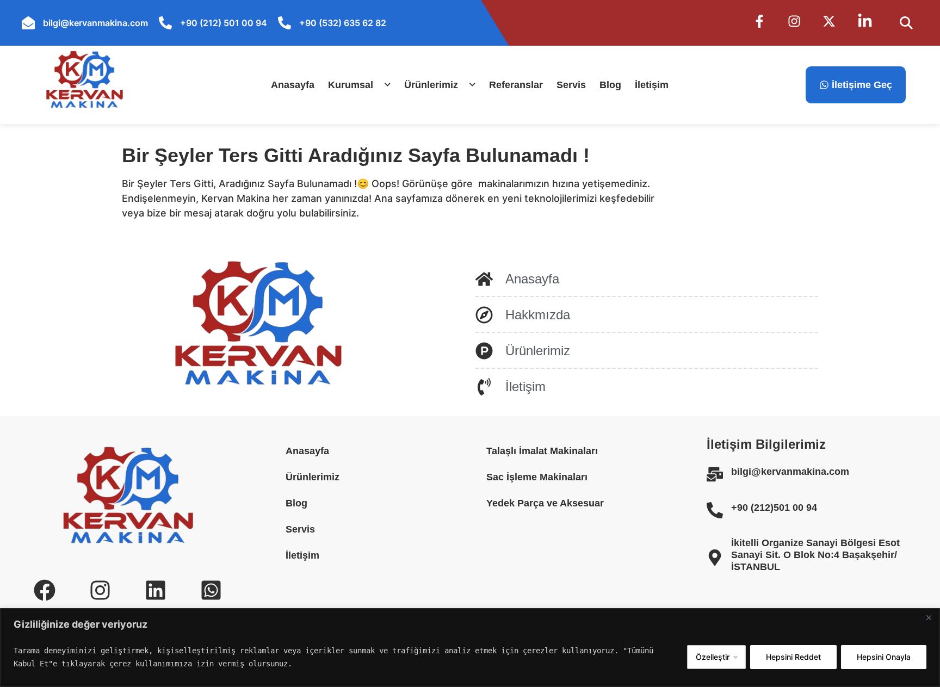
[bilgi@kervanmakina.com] (28, 22)
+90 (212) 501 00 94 (223, 22)
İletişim (652, 84)
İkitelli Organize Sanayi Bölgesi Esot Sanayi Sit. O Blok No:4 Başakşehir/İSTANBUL (815, 554)
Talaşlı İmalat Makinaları (542, 450)
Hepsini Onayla (884, 656)
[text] (346, 657)
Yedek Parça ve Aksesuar (545, 503)
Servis (571, 84)
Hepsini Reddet (793, 656)
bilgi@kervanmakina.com (95, 22)
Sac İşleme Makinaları (537, 477)
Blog (610, 84)
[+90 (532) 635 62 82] (284, 22)
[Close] (928, 617)
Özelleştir (712, 656)
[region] (470, 647)
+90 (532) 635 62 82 (342, 22)
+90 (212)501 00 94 (774, 507)
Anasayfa (292, 84)
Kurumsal (350, 84)
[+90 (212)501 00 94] (715, 510)
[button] (359, 84)
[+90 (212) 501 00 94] (165, 22)
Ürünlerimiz (431, 84)
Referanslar (516, 84)
